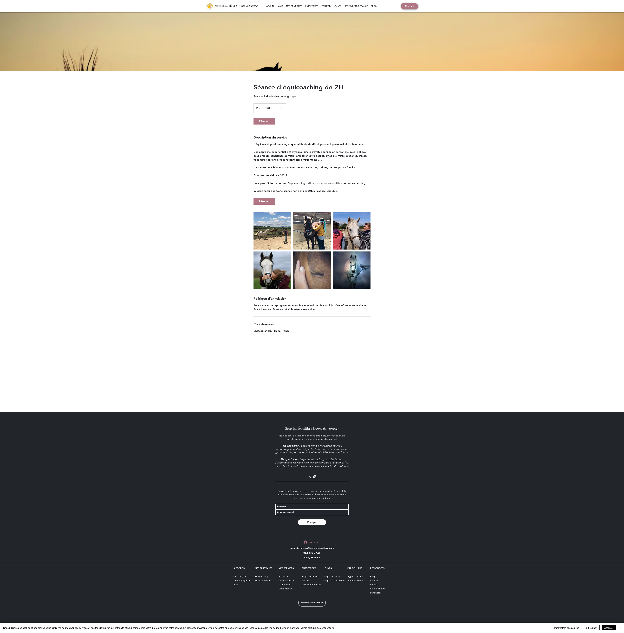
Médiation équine (263, 580)
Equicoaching (309, 445)
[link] (264, 121)
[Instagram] (315, 477)
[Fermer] (620, 627)
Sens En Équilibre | (236, 5)
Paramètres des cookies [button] (566, 627)
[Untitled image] (272, 231)
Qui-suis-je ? (240, 576)
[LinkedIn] (309, 477)
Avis (236, 584)
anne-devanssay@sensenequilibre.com (312, 547)
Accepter (608, 627)
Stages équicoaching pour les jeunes (321, 459)
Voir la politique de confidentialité (317, 627)
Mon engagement (242, 580)
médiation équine (330, 445)
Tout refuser (590, 627)
